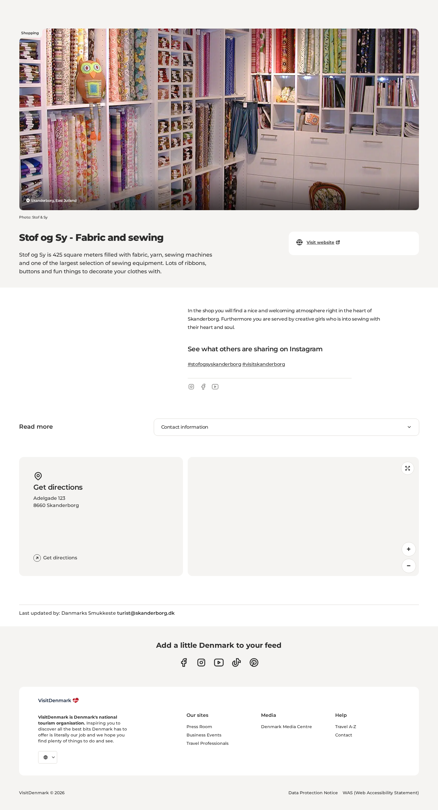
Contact (343, 735)
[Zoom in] (409, 549)
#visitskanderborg (263, 364)
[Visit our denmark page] (183, 662)
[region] (303, 516)
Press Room (199, 726)
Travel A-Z (345, 726)
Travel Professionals (208, 743)
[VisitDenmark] (58, 700)
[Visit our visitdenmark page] (219, 662)
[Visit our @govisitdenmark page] (236, 662)
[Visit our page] (201, 662)
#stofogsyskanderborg (214, 364)
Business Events (204, 735)
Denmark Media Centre (286, 726)
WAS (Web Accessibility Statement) (381, 792)
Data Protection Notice (313, 792)
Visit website (320, 242)
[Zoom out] (409, 566)
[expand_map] (407, 468)
